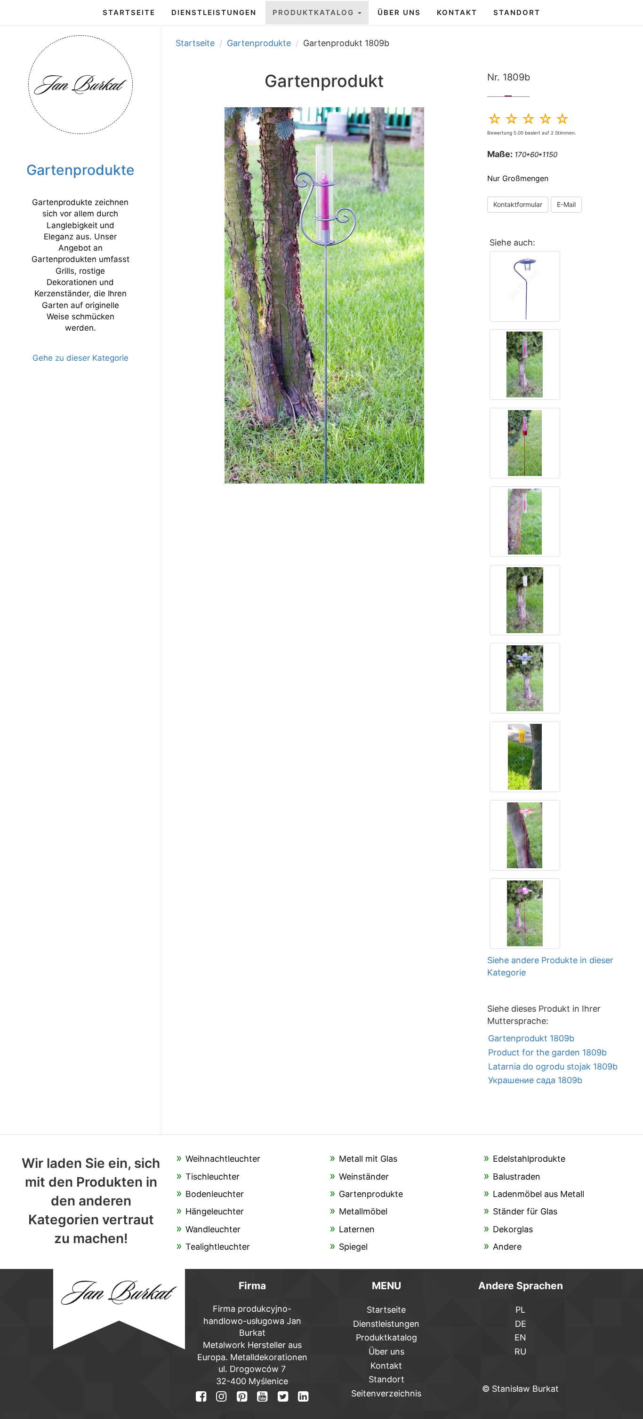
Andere (507, 1247)
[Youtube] (262, 1396)
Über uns (399, 12)
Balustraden (516, 1176)
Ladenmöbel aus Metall (538, 1194)
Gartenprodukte (259, 43)
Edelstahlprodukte (529, 1159)
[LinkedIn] (303, 1396)
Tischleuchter (212, 1176)
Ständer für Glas (525, 1211)
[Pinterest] (241, 1396)
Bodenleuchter (214, 1194)
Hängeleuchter (214, 1211)
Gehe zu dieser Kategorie (80, 358)
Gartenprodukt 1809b (531, 1038)
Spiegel (353, 1247)
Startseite (129, 12)
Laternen (357, 1229)
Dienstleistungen (214, 12)
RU (520, 1351)
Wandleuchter (213, 1229)
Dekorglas (513, 1229)
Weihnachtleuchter (222, 1159)
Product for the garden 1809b (547, 1052)
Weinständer (364, 1176)
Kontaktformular (517, 204)
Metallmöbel (363, 1211)
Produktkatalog (315, 12)
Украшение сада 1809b (535, 1080)
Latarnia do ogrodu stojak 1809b (553, 1066)
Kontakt (457, 12)
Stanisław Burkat (525, 1389)
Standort (516, 12)
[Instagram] (221, 1396)
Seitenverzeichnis (386, 1393)
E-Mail (566, 204)
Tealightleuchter (217, 1247)
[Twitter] (282, 1396)
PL (520, 1310)
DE (520, 1324)
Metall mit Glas (368, 1159)
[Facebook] (201, 1396)
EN (520, 1337)
